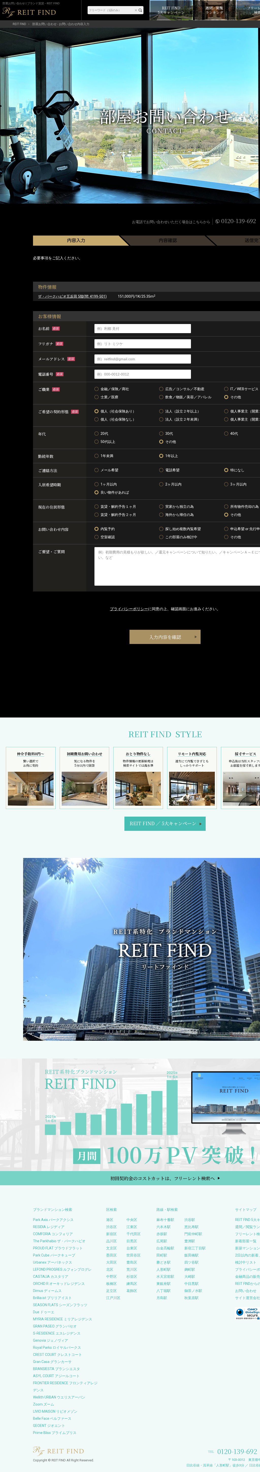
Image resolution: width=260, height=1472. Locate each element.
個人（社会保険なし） (118, 419)
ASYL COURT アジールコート (56, 1376)
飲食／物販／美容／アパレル (188, 397)
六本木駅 (163, 1227)
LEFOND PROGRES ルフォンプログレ (62, 1269)
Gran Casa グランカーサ (52, 1362)
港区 (109, 1220)
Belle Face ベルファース (52, 1418)
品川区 (111, 1241)
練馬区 (131, 1284)
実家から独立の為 (179, 507)
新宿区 (111, 1234)
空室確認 (108, 537)
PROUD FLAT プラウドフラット (58, 1248)
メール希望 (109, 470)
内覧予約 (108, 529)
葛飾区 (131, 1291)
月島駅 (161, 1298)
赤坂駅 (161, 1234)
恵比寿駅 (191, 1227)
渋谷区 (111, 1227)
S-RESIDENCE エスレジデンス (56, 1333)
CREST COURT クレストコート (57, 1355)
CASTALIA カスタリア (50, 1276)
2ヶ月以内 (173, 484)
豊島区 (131, 1262)
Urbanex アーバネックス (52, 1262)
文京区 (111, 1248)
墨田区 (111, 1255)
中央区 (131, 1220)
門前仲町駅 (193, 1234)
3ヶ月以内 (238, 484)
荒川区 (131, 1269)
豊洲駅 (189, 1241)
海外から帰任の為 (179, 515)
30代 (169, 434)
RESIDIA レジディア (48, 1227)
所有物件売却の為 (244, 507)
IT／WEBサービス (244, 389)
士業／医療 (109, 397)
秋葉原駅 (191, 1298)
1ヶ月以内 (109, 484)
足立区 (111, 1291)
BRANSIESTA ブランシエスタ (56, 1369)
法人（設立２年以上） (183, 411)
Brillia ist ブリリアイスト (52, 1298)
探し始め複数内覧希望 (183, 529)
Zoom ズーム (43, 1404)
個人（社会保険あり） (118, 411)
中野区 (111, 1276)
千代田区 (133, 1234)
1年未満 (107, 456)
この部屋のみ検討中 (181, 537)
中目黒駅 (191, 1284)
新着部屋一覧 (245, 1241)
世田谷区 (133, 1255)
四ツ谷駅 (191, 1262)
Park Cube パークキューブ (54, 1255)
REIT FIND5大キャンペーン (162, 823)
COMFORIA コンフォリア (53, 1234)
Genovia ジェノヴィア (50, 1340)
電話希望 (172, 470)
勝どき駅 (163, 1262)
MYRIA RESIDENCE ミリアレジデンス (62, 1319)
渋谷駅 (189, 1220)
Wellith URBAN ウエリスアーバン (59, 1397)
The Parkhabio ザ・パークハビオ (59, 1241)
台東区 (131, 1248)
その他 (235, 397)
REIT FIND (19, 24)
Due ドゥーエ (43, 1312)
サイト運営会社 (247, 1298)
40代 (234, 434)
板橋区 (111, 1284)
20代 (104, 434)
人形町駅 (163, 1269)
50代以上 (108, 442)
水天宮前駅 (165, 1276)
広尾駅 (161, 1241)
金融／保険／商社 (115, 389)
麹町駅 (189, 1269)
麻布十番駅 (165, 1220)
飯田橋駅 (191, 1255)
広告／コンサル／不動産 (184, 389)
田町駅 (161, 1255)
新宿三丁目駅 (195, 1248)
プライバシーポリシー (129, 609)
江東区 (131, 1227)
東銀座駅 (163, 1284)
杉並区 (131, 1276)
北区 (109, 1269)
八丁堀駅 (163, 1291)
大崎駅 (189, 1276)
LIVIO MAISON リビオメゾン (55, 1411)
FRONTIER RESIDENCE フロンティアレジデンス (65, 1386)
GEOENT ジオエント (49, 1426)
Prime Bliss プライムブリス (54, 1433)
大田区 (111, 1262)
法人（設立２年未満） (183, 419)
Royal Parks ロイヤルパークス (57, 1347)
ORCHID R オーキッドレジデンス (59, 1284)
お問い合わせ (245, 1291)
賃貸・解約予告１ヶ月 (118, 507)
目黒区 (131, 1241)
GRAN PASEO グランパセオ (55, 1326)
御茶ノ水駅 (193, 1291)
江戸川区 (113, 1298)
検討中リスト (245, 1262)
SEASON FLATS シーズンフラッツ (60, 1305)
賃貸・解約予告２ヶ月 (118, 515)
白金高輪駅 (165, 1248)
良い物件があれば (115, 492)
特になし (237, 470)
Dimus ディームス (47, 1291)
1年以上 (171, 456)
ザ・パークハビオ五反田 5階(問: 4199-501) (72, 296)
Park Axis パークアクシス (53, 1220)
